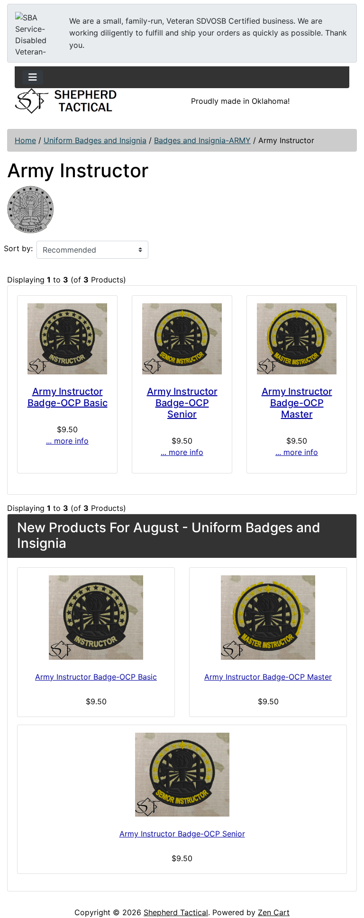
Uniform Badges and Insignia (95, 140)
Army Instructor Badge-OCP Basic (67, 397)
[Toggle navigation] (32, 77)
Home (25, 140)
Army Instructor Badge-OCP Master (297, 403)
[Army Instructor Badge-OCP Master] (297, 338)
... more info (67, 440)
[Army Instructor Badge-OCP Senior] (182, 338)
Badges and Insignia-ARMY (202, 140)
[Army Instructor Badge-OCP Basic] (67, 338)
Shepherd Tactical (176, 912)
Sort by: (18, 248)
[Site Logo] (66, 101)
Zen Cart (274, 912)
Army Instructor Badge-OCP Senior (182, 403)
